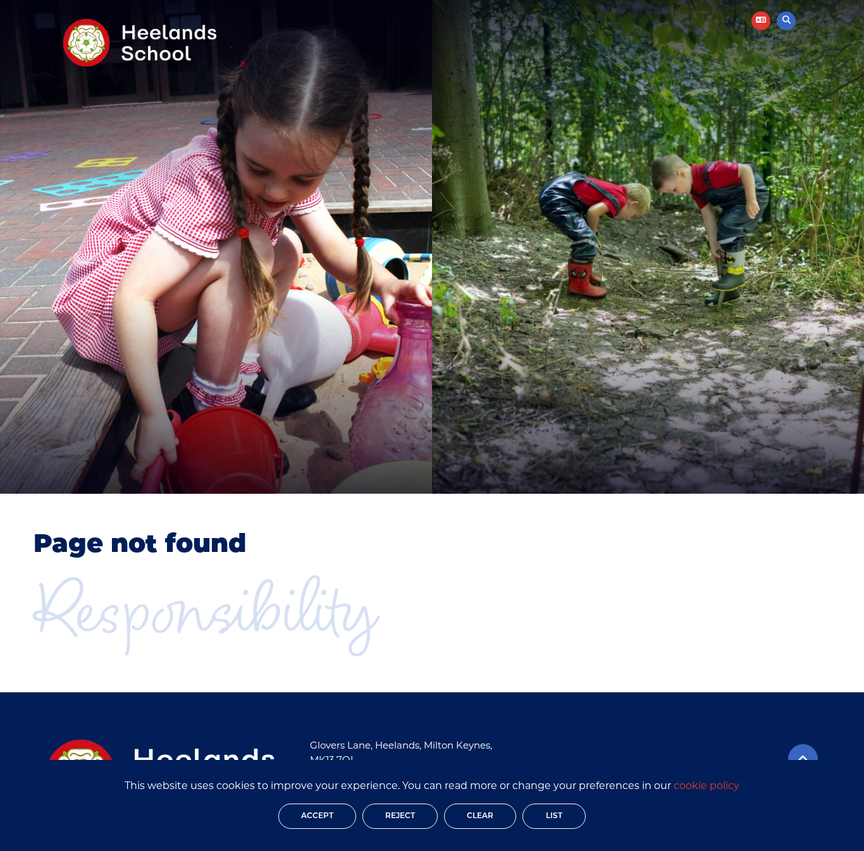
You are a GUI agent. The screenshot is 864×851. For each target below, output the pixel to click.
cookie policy (706, 786)
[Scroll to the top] (803, 759)
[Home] (139, 42)
